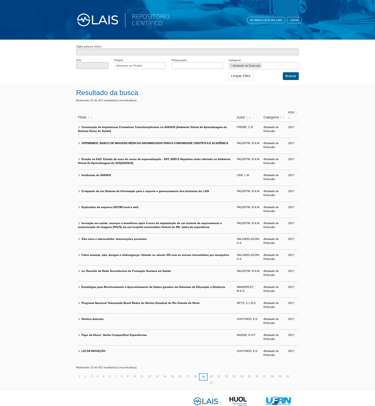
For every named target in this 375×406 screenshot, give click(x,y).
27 (264, 376)
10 (134, 376)
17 (187, 376)
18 (195, 376)
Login (294, 20)
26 (257, 376)
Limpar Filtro (241, 76)
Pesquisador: (179, 60)
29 (279, 376)
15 (172, 376)
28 (272, 376)
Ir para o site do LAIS (266, 20)
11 (142, 376)
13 (157, 376)
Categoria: (235, 60)
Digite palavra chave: (89, 46)
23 (234, 376)
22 (226, 376)
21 (219, 376)
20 (211, 376)
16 (180, 376)
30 (287, 376)
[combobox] (140, 65)
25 (249, 376)
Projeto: (119, 60)
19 (203, 376)
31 (211, 382)
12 (149, 376)
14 (164, 376)
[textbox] (174, 65)
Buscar (290, 76)
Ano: (79, 60)
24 (241, 376)
